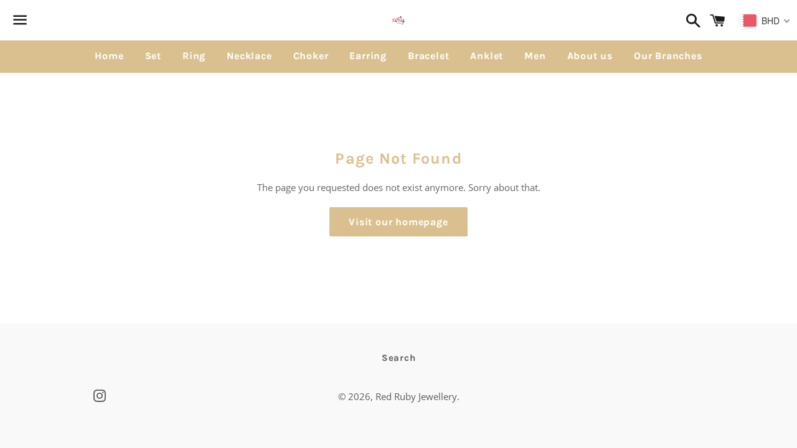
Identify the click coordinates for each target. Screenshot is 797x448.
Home (109, 56)
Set (153, 56)
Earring (368, 56)
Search (399, 357)
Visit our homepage (398, 222)
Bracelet (428, 56)
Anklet (486, 56)
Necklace (249, 56)
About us (590, 56)
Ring (193, 56)
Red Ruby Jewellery (416, 396)
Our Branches (668, 56)
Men (534, 56)
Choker (311, 56)
